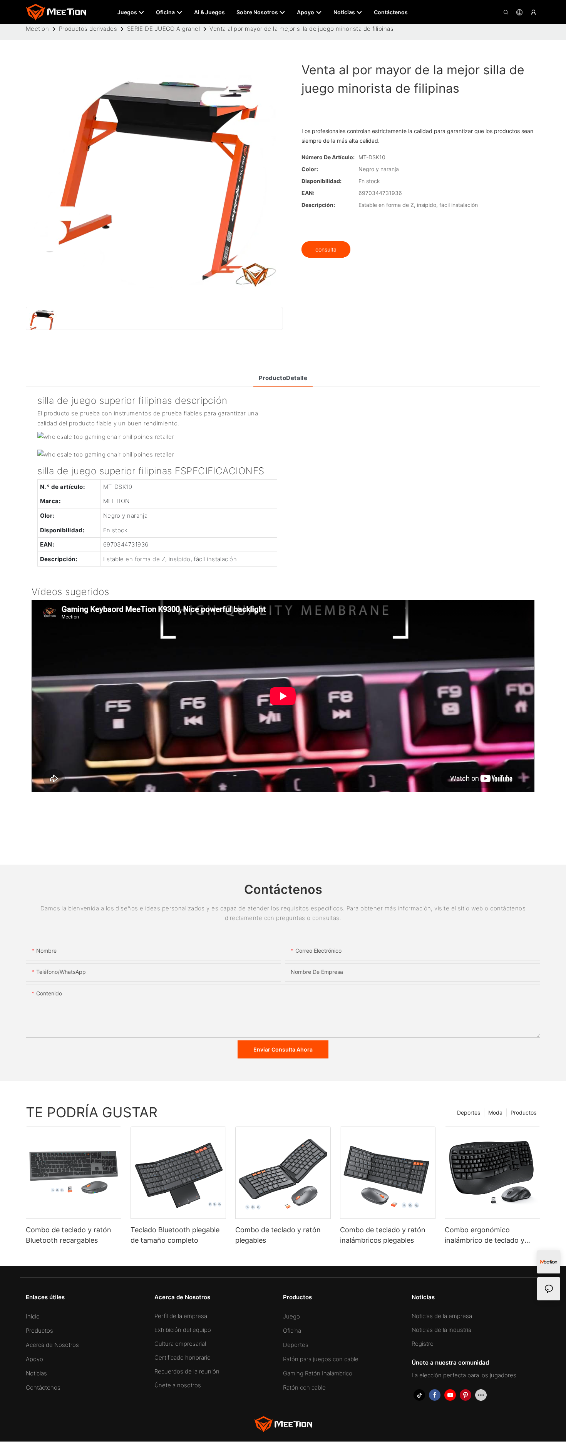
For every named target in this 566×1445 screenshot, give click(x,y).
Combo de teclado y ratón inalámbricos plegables (382, 1235)
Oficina (292, 1330)
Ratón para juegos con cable (320, 1359)
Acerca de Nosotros (52, 1344)
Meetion (37, 28)
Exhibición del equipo (182, 1329)
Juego (291, 1316)
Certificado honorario (182, 1357)
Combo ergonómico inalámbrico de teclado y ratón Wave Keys (484, 1235)
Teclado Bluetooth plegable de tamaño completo (175, 1235)
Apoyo (34, 1359)
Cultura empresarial (180, 1343)
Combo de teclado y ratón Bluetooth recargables (68, 1235)
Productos (523, 1112)
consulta (326, 249)
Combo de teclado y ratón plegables (278, 1235)
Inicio (33, 1316)
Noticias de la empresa (442, 1316)
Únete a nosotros (177, 1385)
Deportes (468, 1112)
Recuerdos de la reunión (186, 1371)
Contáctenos (43, 1387)
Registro (423, 1343)
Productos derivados (88, 28)
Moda (495, 1112)
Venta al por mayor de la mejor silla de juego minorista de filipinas (301, 28)
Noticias (36, 1373)
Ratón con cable (304, 1387)
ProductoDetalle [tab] (283, 378)
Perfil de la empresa (180, 1316)
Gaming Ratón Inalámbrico (317, 1373)
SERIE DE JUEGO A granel (163, 28)
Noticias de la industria (441, 1329)
